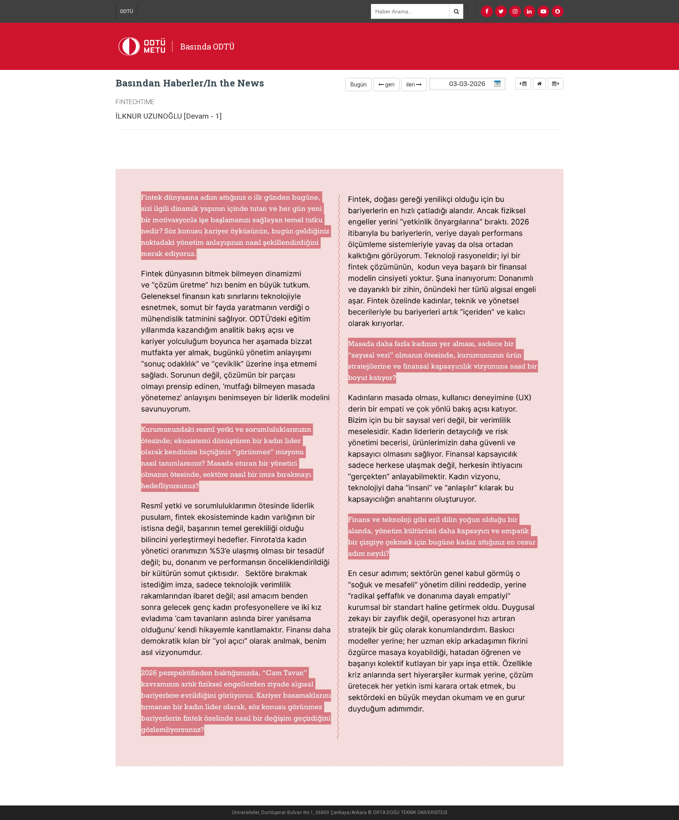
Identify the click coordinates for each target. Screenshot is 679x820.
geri (389, 84)
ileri (411, 84)
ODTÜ (126, 11)
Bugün (359, 84)
